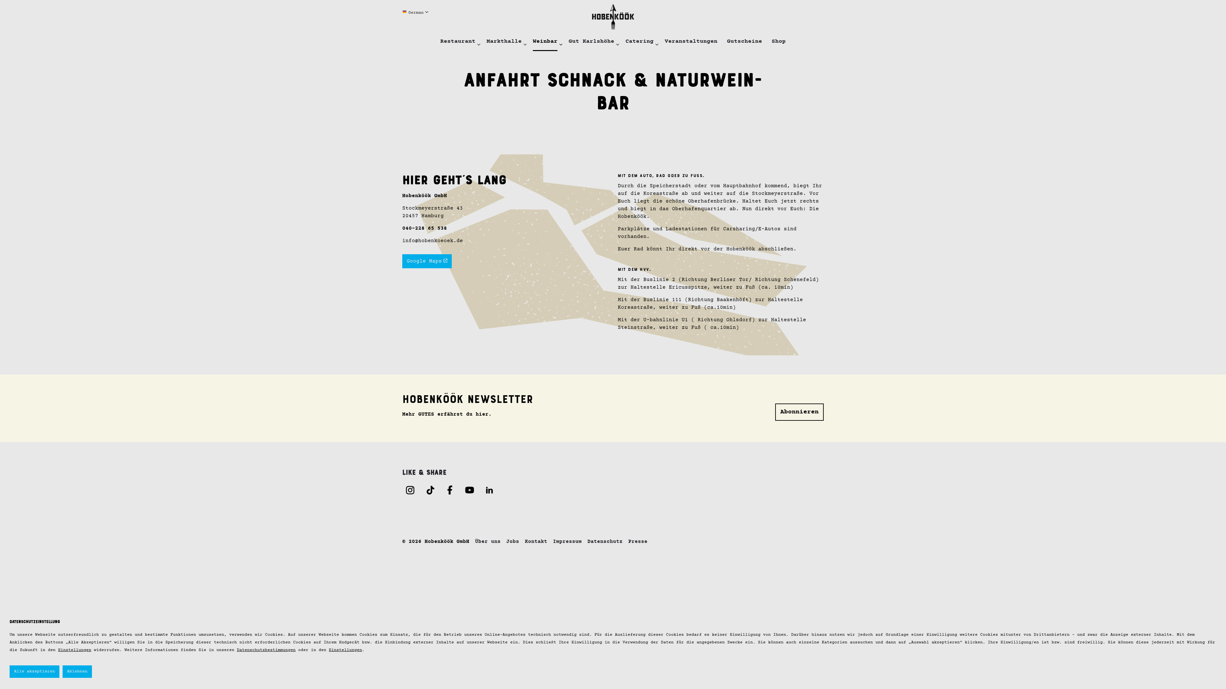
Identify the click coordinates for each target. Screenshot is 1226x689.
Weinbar (545, 41)
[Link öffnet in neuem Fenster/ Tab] (410, 490)
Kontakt (536, 542)
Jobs (512, 542)
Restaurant (457, 41)
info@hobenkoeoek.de (432, 241)
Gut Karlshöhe (591, 41)
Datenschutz (605, 542)
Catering (639, 41)
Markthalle (504, 41)
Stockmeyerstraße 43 (432, 208)
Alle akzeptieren (34, 671)
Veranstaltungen (691, 41)
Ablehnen (77, 671)
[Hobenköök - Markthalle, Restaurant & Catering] (613, 16)
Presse (637, 542)
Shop (779, 41)
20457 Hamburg (423, 216)
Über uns (488, 542)
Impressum (567, 542)
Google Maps (424, 261)
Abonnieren (799, 412)
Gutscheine (744, 41)
